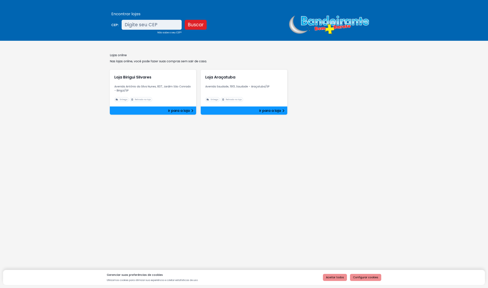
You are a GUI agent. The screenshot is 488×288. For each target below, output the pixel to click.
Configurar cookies (365, 277)
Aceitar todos (335, 277)
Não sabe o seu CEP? (169, 32)
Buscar (196, 25)
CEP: (115, 24)
